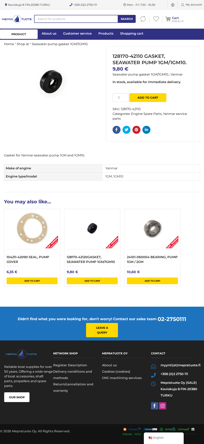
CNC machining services (122, 378)
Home (9, 44)
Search (127, 19)
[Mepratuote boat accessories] (16, 19)
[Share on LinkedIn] (146, 130)
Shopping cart (131, 33)
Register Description (70, 365)
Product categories (18, 35)
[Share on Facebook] (117, 130)
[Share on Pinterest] (136, 130)
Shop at (23, 44)
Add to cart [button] (32, 280)
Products (105, 33)
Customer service (77, 33)
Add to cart (147, 97)
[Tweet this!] (126, 130)
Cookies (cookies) (116, 371)
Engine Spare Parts (146, 114)
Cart (175, 18)
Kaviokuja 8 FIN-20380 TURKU (28, 5)
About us (49, 33)
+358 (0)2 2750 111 (84, 5)
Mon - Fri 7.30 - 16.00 (140, 5)
